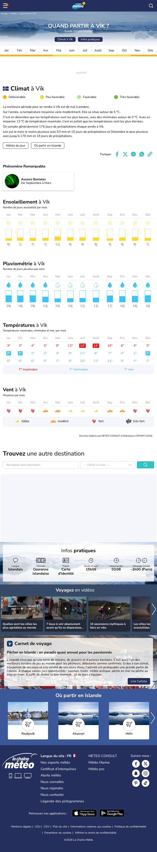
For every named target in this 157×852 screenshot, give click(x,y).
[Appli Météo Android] (112, 813)
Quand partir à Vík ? (28, 13)
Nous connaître (52, 781)
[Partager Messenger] (133, 154)
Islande (13, 13)
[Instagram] (145, 773)
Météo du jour (15, 145)
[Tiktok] (145, 783)
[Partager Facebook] (116, 154)
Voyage (4, 13)
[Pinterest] (136, 783)
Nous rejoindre (52, 788)
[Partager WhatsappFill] (141, 154)
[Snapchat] (136, 773)
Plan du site (60, 826)
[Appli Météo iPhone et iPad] (84, 813)
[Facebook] (136, 764)
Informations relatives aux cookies (90, 826)
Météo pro (96, 769)
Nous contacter (52, 794)
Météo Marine (99, 762)
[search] (151, 6)
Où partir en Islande (47, 145)
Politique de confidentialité (130, 826)
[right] (154, 609)
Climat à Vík (65, 39)
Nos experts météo (55, 762)
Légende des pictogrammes (62, 801)
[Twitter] (145, 764)
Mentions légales (21, 826)
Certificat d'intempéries (58, 769)
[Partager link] (149, 154)
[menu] (6, 6)
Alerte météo (51, 775)
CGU (37, 826)
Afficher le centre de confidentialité (95, 832)
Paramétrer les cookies (57, 832)
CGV (46, 826)
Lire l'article (139, 681)
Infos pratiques (90, 39)
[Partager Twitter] (125, 154)
